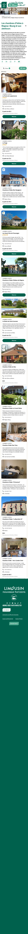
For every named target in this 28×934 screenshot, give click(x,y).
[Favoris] (24, 5)
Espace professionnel (8, 618)
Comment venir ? (14, 623)
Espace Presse (18, 618)
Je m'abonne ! (7, 610)
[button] (20, 5)
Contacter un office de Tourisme (10, 614)
